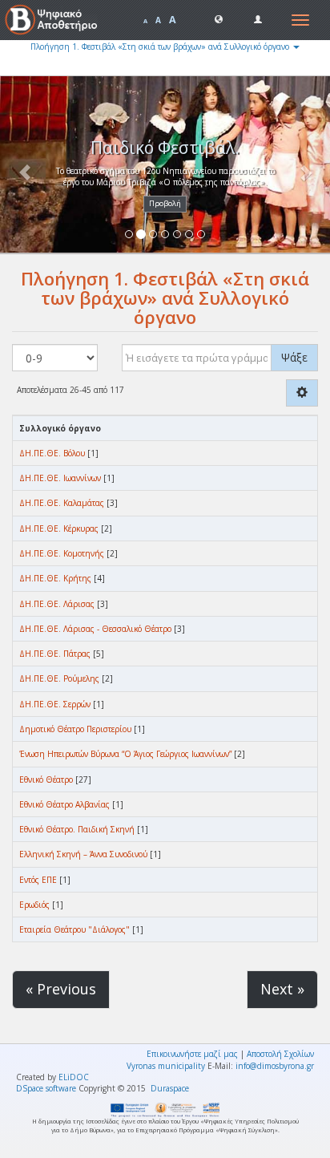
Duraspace (170, 1088)
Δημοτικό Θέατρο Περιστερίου (75, 729)
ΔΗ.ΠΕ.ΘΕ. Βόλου (52, 453)
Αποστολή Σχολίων (280, 1053)
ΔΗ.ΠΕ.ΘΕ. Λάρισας (57, 603)
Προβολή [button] (165, 203)
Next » (282, 988)
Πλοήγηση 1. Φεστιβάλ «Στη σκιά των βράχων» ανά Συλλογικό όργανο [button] (161, 46)
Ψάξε (294, 357)
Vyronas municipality (166, 1065)
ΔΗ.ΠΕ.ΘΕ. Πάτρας (55, 653)
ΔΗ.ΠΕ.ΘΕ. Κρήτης (55, 578)
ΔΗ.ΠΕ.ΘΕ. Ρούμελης (59, 678)
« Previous (61, 988)
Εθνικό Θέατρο (46, 779)
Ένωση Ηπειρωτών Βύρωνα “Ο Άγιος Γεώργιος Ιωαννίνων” (125, 753)
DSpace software (46, 1088)
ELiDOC (73, 1077)
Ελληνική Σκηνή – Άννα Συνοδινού (83, 854)
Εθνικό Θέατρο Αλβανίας (64, 804)
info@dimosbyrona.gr (274, 1065)
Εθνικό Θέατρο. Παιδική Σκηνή (77, 829)
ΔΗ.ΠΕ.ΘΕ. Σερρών (55, 704)
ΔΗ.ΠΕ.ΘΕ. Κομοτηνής (61, 553)
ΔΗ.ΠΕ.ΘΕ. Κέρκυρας (59, 528)
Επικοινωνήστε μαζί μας (192, 1053)
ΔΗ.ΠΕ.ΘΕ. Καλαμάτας (61, 502)
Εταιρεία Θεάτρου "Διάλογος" (74, 929)
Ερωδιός (34, 904)
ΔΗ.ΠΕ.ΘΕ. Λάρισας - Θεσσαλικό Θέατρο (95, 628)
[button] (218, 18)
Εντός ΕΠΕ (38, 879)
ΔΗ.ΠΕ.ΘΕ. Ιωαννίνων (60, 478)
